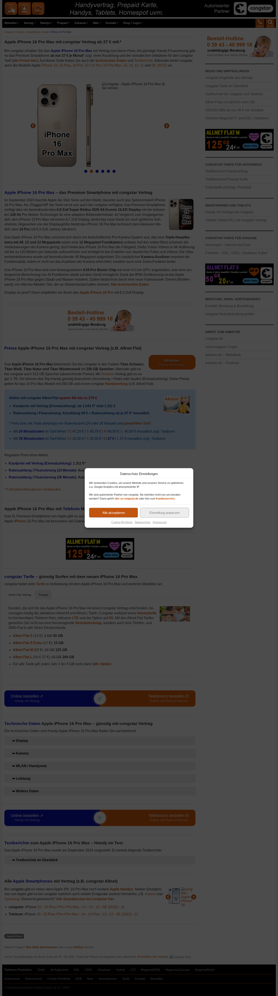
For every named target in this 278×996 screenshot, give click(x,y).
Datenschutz (143, 522)
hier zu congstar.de (126, 498)
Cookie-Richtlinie (121, 522)
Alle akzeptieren (113, 512)
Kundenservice (165, 498)
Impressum (160, 522)
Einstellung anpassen (164, 512)
